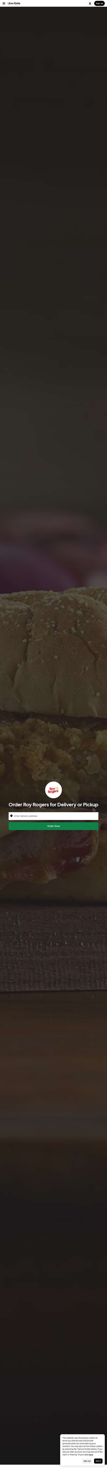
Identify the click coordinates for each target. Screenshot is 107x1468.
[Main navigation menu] (3, 3)
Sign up (99, 3)
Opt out (87, 1461)
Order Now (53, 826)
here (91, 1455)
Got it (98, 1461)
